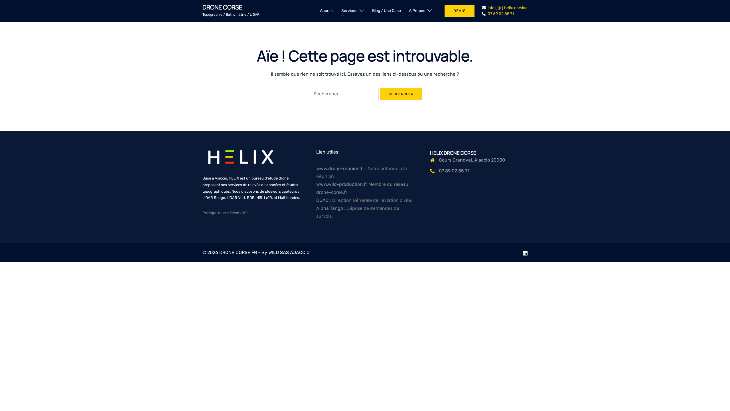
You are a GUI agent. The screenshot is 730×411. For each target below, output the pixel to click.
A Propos (417, 10)
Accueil (326, 10)
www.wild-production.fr (341, 184)
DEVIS (459, 11)
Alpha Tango (330, 208)
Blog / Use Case (386, 10)
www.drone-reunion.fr (340, 168)
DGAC (323, 200)
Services (349, 10)
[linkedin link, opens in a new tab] (525, 252)
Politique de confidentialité (225, 213)
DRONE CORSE (222, 7)
